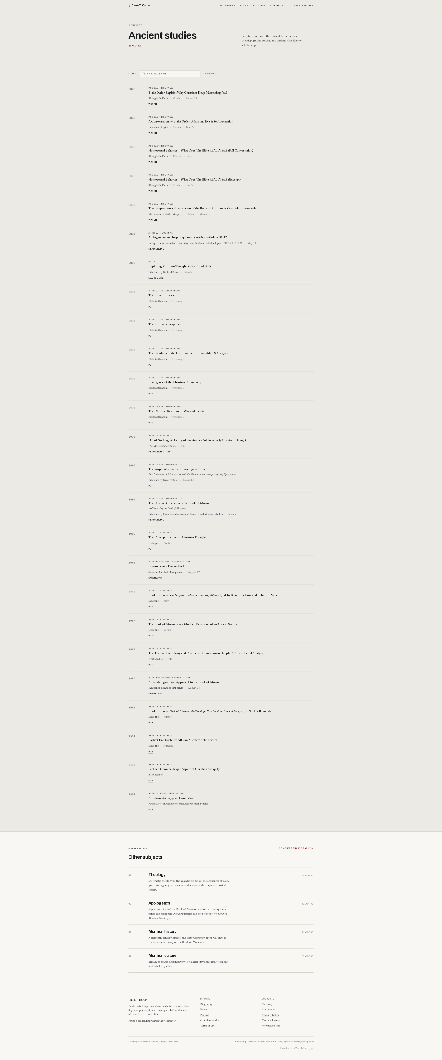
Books (244, 5)
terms (310, 1048)
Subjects (277, 5)
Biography (227, 5)
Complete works (302, 5)
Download (155, 578)
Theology (267, 1004)
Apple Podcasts (292, 1042)
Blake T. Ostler (139, 5)
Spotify (310, 1042)
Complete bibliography (295, 848)
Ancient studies (270, 1015)
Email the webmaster (163, 1021)
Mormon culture (271, 1026)
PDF (150, 307)
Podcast (259, 5)
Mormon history (271, 1020)
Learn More (156, 278)
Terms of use (207, 1026)
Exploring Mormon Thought (250, 1042)
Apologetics (269, 1010)
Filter (132, 74)
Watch (152, 104)
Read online (156, 249)
